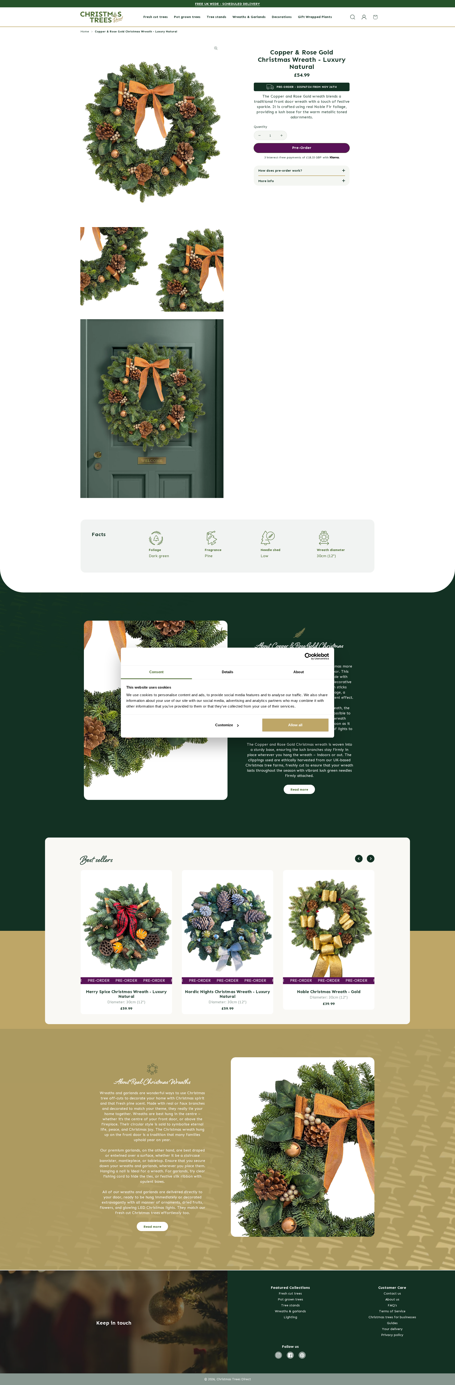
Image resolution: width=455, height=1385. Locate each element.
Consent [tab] (156, 672)
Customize (224, 725)
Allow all (295, 725)
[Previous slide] (359, 858)
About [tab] (298, 672)
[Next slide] (370, 858)
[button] (353, 17)
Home (85, 31)
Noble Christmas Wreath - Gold (227, 991)
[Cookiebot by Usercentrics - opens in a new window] (308, 656)
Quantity (260, 127)
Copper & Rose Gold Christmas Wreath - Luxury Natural (136, 31)
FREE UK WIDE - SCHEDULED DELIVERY (227, 4)
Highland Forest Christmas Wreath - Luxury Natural (328, 994)
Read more (299, 789)
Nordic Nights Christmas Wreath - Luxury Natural (126, 994)
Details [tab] (227, 672)
